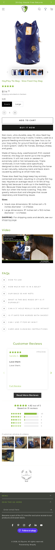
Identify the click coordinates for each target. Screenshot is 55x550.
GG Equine (22, 541)
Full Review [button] (15, 386)
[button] (8, 86)
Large (19, 105)
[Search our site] (39, 9)
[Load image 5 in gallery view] (34, 72)
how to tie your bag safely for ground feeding (26, 141)
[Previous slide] (4, 373)
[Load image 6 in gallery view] (40, 72)
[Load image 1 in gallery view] (15, 72)
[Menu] (3, 9)
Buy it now (27, 127)
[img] (15, 352)
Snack (8, 105)
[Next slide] (51, 373)
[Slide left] (4, 2)
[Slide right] (51, 2)
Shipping (5, 94)
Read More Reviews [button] (27, 395)
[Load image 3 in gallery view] (21, 72)
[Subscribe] (51, 510)
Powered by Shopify (27, 545)
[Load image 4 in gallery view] (27, 72)
